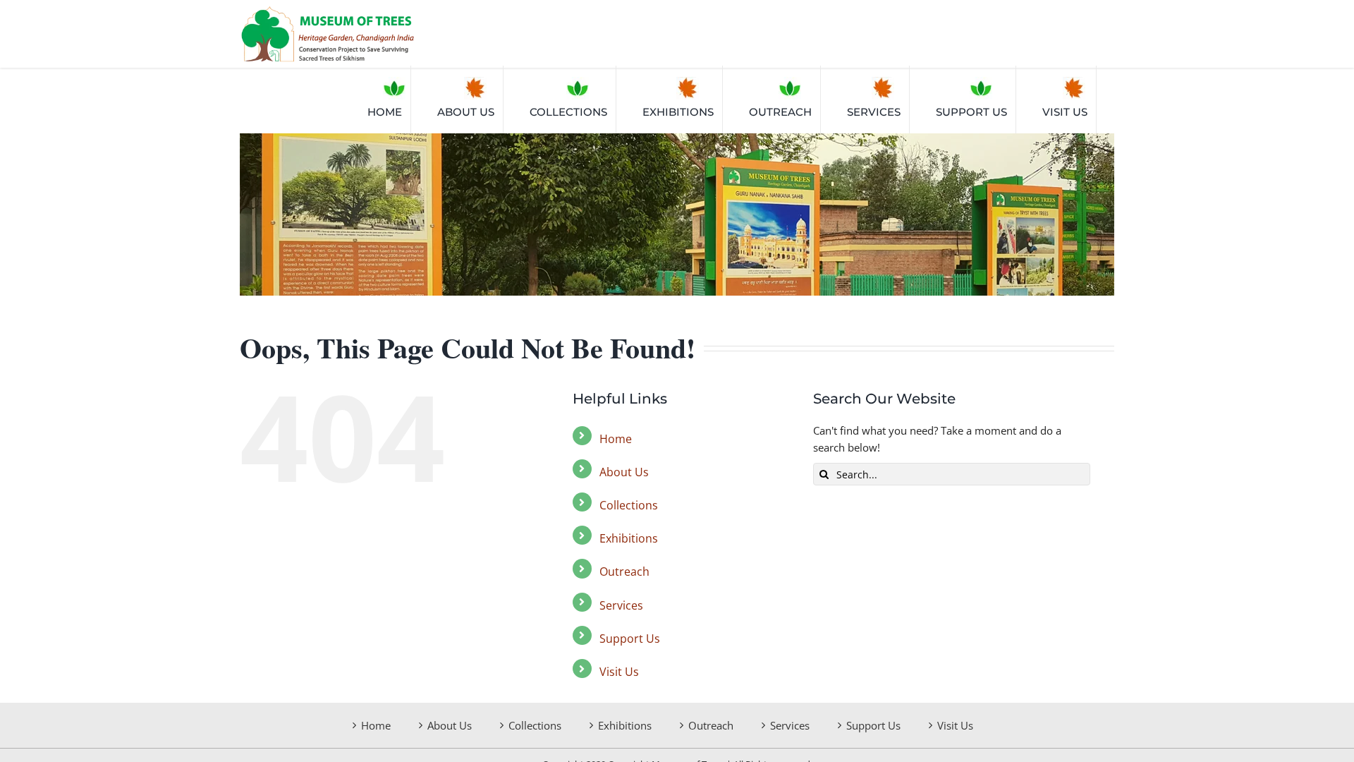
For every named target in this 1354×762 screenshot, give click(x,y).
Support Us (629, 638)
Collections (628, 505)
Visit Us (619, 671)
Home (615, 439)
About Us (624, 472)
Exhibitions (628, 538)
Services (621, 605)
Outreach (624, 571)
